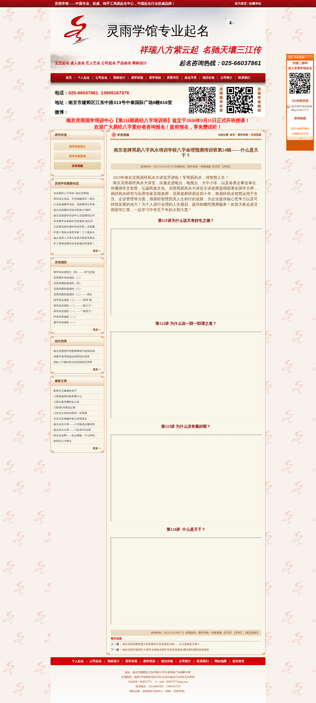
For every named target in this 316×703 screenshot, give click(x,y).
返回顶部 (251, 632)
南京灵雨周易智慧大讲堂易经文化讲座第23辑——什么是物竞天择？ (161, 644)
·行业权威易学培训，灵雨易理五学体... (75, 204)
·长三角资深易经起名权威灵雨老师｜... (75, 243)
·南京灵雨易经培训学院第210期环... (73, 209)
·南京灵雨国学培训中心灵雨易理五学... (75, 215)
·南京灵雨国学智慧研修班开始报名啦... (75, 350)
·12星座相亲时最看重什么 (67, 396)
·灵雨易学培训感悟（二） (67, 277)
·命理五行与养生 (62, 441)
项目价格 (208, 77)
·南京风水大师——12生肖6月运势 (72, 429)
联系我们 (244, 77)
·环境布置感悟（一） (65, 316)
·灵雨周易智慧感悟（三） (67, 288)
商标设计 (119, 77)
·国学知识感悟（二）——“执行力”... (73, 305)
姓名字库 (191, 77)
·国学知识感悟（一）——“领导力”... (73, 311)
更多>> (97, 250)
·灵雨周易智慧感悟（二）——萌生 (72, 294)
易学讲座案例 (77, 156)
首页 (69, 77)
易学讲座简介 (77, 146)
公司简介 (226, 77)
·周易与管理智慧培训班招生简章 (71, 356)
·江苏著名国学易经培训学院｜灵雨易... (75, 226)
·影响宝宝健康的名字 (65, 390)
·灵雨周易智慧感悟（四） (67, 283)
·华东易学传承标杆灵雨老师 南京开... (74, 221)
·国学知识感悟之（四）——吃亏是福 (74, 272)
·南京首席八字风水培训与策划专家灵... (75, 237)
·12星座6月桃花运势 (64, 407)
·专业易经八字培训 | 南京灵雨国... (72, 193)
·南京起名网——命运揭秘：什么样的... (75, 435)
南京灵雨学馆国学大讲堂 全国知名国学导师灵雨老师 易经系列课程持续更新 (166, 649)
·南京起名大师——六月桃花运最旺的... (75, 424)
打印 (216, 166)
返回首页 (238, 661)
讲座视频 (77, 165)
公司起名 (101, 77)
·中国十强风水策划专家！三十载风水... (75, 232)
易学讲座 (137, 77)
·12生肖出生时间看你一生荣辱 (70, 413)
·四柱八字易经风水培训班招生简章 (72, 362)
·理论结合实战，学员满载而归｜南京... (75, 198)
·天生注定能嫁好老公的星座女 (70, 418)
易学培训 (155, 77)
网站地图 (221, 661)
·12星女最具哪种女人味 (66, 401)
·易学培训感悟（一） (65, 322)
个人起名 (84, 77)
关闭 (226, 166)
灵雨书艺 (173, 77)
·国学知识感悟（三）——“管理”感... (73, 300)
